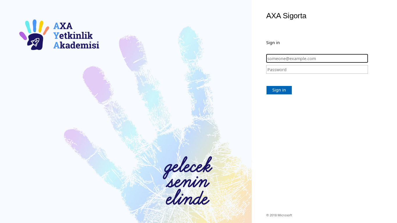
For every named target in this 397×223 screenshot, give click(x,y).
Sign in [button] (279, 90)
